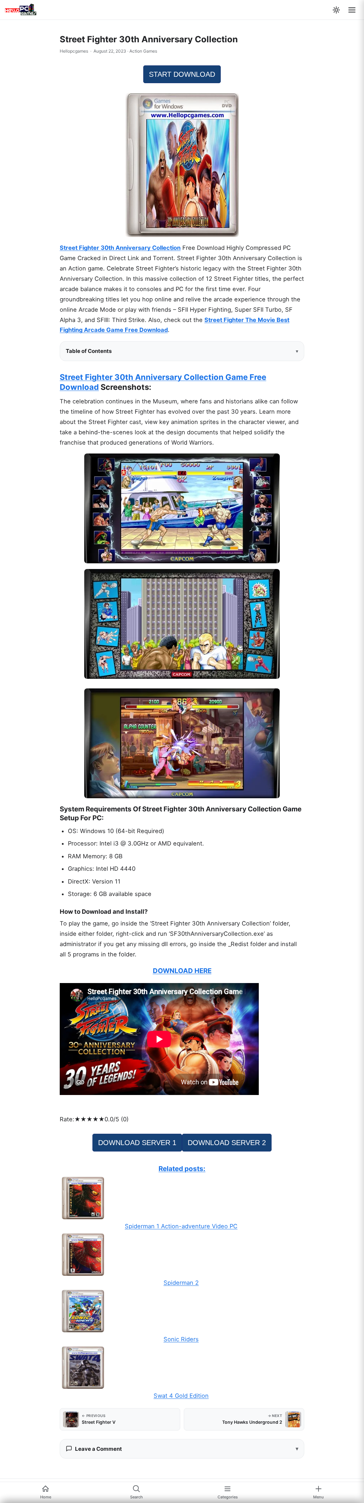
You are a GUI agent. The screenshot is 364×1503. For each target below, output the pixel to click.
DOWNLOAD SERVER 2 (227, 1143)
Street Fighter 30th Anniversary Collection (120, 247)
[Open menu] (352, 10)
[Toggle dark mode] (336, 10)
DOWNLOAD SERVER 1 (137, 1143)
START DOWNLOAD (182, 74)
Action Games (143, 51)
